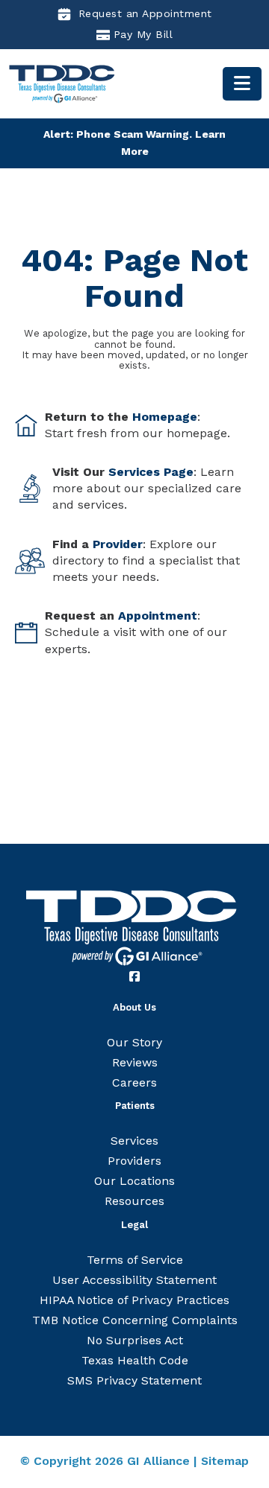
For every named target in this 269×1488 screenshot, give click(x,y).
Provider (118, 544)
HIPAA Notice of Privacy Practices (134, 1300)
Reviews (135, 1062)
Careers (134, 1082)
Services (134, 1141)
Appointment (157, 615)
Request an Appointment (145, 13)
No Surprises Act (135, 1340)
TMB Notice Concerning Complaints (135, 1320)
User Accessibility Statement (134, 1280)
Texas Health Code (134, 1360)
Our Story (134, 1042)
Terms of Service (135, 1260)
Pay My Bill (143, 34)
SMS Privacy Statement (134, 1380)
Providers (134, 1161)
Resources (134, 1201)
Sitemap (225, 1461)
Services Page (151, 472)
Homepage (164, 417)
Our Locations (134, 1181)
